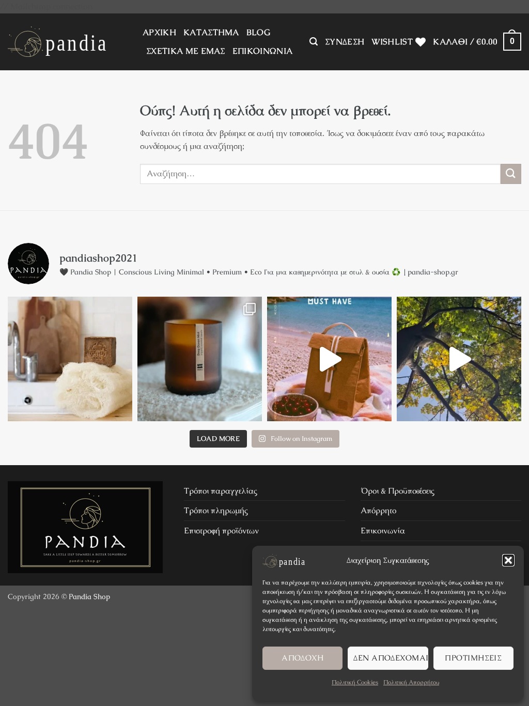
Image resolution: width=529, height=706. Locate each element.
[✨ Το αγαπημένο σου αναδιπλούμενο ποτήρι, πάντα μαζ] (459, 359)
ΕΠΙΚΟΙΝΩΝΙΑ (262, 50)
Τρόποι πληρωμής (216, 510)
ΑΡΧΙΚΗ (159, 32)
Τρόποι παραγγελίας (220, 490)
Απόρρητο (378, 510)
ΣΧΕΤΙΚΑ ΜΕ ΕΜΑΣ (185, 50)
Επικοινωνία (383, 530)
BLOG (258, 32)
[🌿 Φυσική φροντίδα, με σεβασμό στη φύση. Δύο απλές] (70, 359)
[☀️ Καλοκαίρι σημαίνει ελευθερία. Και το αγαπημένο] (329, 359)
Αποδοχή (302, 658)
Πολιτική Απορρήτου (411, 682)
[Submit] (511, 174)
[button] (508, 560)
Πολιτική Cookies (355, 682)
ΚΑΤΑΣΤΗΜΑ (211, 32)
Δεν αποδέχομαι (390, 658)
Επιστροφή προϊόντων (221, 530)
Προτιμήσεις (473, 658)
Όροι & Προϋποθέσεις (397, 490)
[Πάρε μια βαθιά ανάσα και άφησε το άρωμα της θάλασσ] (199, 359)
